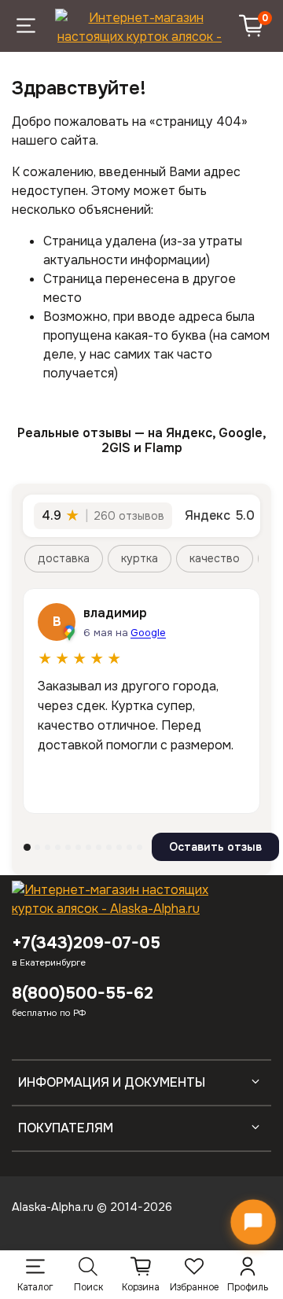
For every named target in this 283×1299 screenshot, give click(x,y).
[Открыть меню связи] (253, 1222)
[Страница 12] (139, 847)
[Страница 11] (129, 847)
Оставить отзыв (215, 847)
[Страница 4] (58, 847)
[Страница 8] (98, 847)
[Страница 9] (109, 847)
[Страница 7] (88, 847)
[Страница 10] (119, 847)
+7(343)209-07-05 (86, 943)
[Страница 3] (47, 847)
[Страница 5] (68, 847)
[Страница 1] (27, 847)
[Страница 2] (37, 847)
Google (148, 632)
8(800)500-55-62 (82, 993)
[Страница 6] (78, 847)
